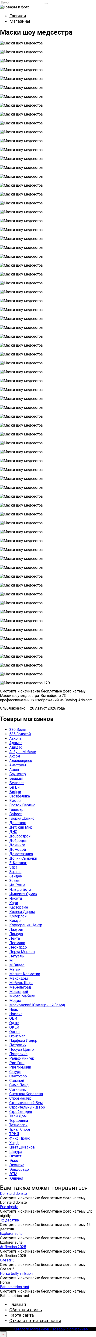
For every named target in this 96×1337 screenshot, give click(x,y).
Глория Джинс (21, 818)
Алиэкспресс (20, 760)
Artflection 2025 (13, 1247)
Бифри (15, 792)
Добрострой (20, 836)
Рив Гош (16, 1063)
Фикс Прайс (19, 1138)
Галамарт (17, 809)
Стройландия (20, 1111)
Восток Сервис (22, 805)
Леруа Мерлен (22, 951)
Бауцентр (17, 774)
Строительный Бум (26, 1103)
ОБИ (13, 1018)
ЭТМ (13, 1174)
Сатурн (15, 1071)
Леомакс (17, 943)
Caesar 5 (7, 1260)
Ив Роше (17, 885)
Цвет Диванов (22, 1147)
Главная (17, 15)
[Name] (3, 1334)
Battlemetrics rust (14, 1287)
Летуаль (16, 956)
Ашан (14, 769)
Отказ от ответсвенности (35, 1320)
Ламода (16, 934)
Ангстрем (17, 765)
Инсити (15, 898)
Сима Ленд (19, 1085)
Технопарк (18, 1125)
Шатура (15, 1151)
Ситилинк (17, 1089)
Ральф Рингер (21, 1058)
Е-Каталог (18, 863)
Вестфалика (19, 796)
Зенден (15, 876)
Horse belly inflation (16, 1273)
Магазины (19, 21)
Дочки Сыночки (23, 858)
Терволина (18, 1120)
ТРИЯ (14, 1134)
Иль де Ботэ (20, 889)
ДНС (13, 832)
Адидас (15, 747)
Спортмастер (20, 1098)
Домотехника (21, 854)
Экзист (15, 1156)
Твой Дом (18, 1116)
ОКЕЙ (14, 1027)
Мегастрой (18, 991)
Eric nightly (9, 1207)
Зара (13, 867)
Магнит (15, 969)
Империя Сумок (23, 894)
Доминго (17, 845)
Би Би (14, 787)
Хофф (14, 1143)
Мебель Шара (21, 983)
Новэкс (15, 1014)
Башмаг (16, 778)
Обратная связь (25, 1309)
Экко (13, 1160)
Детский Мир (20, 827)
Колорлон (18, 916)
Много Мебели (22, 996)
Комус (15, 920)
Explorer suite (11, 1233)
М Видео (16, 965)
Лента (14, 938)
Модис (15, 1000)
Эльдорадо (19, 1169)
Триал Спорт (19, 1129)
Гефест (15, 814)
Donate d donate (13, 1193)
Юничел (16, 1178)
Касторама (18, 907)
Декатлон (17, 823)
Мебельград (20, 987)
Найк (13, 1009)
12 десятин (9, 1220)
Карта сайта (21, 1315)
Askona (15, 738)
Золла (14, 880)
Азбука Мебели (22, 752)
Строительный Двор (27, 1107)
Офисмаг (17, 1036)
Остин (14, 1031)
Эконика (16, 1165)
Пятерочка (18, 1054)
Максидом (18, 978)
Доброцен (18, 840)
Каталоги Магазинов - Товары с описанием (51, 1329)
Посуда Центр (21, 1049)
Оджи (14, 1023)
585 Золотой (20, 734)
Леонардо (18, 947)
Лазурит (16, 929)
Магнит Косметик (24, 974)
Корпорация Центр (25, 925)
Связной (16, 1080)
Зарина (15, 872)
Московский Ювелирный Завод (37, 1005)
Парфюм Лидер (23, 1040)
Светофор (18, 1076)
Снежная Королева (26, 1094)
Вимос (15, 800)
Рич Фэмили (20, 1067)
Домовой (17, 849)
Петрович (17, 1045)
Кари (13, 903)
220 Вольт (18, 729)
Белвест (16, 783)
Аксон (14, 756)
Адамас (15, 743)
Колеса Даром (22, 911)
